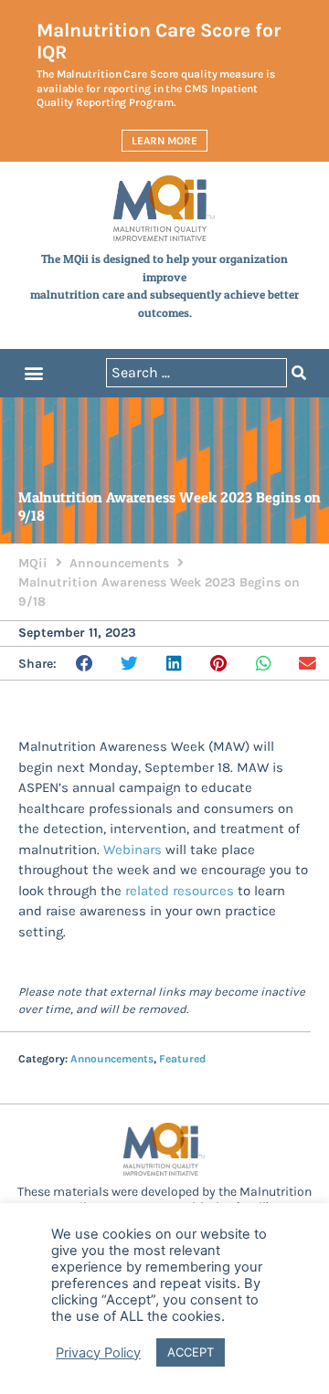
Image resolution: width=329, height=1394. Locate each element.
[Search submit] (299, 372)
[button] (33, 373)
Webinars (132, 849)
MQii (33, 563)
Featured (182, 1058)
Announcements (119, 563)
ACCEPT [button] (190, 1352)
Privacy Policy (98, 1353)
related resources (179, 890)
